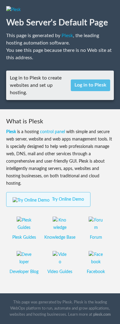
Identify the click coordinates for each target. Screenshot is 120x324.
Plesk (67, 35)
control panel (52, 132)
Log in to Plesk (90, 85)
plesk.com (102, 315)
